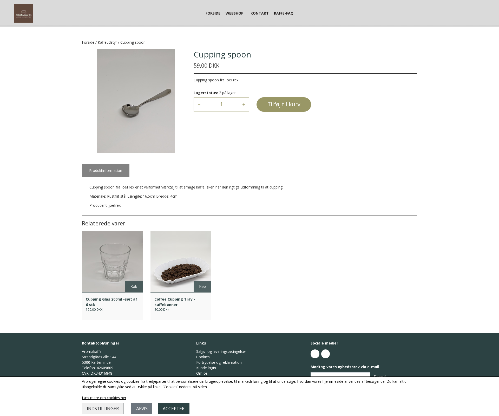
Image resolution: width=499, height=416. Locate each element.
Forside (213, 13)
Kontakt (260, 13)
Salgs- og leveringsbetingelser (221, 351)
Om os (202, 373)
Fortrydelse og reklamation (219, 362)
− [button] (199, 104)
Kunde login (206, 367)
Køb (133, 286)
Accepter (174, 408)
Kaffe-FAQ (283, 13)
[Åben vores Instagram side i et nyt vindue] (325, 353)
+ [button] (243, 104)
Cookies (203, 356)
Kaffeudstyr (107, 42)
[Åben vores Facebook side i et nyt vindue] (315, 353)
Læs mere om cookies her (104, 397)
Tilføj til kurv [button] (283, 104)
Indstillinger (103, 408)
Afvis (142, 408)
